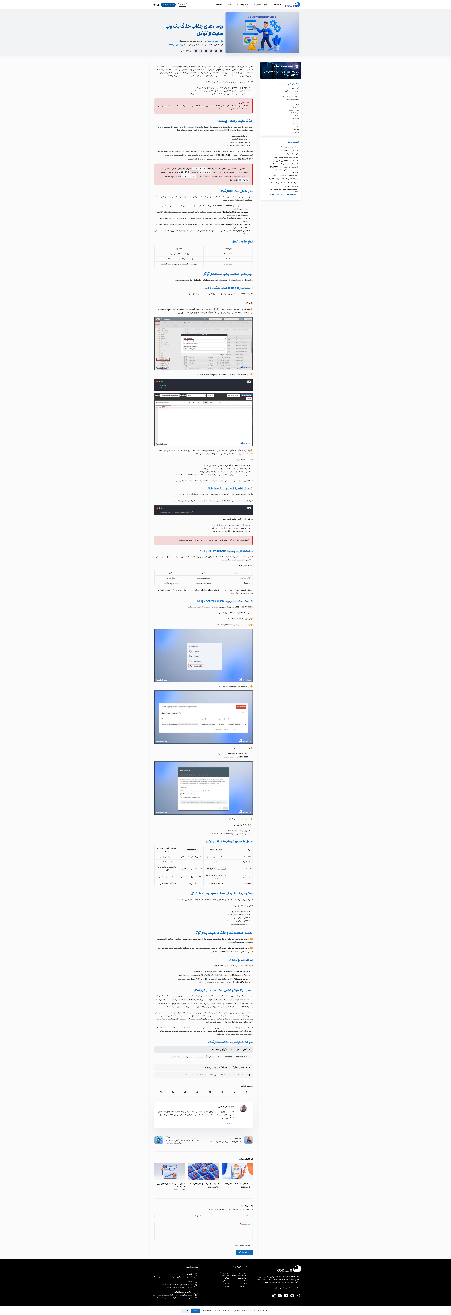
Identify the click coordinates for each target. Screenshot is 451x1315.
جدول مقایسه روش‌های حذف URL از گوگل (285, 175)
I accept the (241, 1245)
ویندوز (297, 132)
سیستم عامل (244, 4)
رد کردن (185, 1310)
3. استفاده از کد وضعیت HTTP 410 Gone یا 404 (283, 167)
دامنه (230, 4)
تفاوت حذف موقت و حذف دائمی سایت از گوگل (284, 183)
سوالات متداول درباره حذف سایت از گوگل (283, 194)
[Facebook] (221, 51)
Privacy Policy (245, 1245)
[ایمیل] (197, 1092)
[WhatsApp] (196, 51)
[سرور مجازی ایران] (280, 70)
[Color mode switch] (154, 5)
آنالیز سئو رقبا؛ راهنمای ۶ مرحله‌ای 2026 (204, 1183)
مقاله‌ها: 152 (230, 1124)
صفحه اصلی (277, 4)
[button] (249, 382)
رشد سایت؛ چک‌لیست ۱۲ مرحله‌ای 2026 (238, 1183)
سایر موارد (218, 4)
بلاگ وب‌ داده (234, 1028)
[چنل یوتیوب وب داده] (280, 1296)
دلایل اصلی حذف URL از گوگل (289, 151)
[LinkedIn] (211, 51)
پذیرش (196, 1310)
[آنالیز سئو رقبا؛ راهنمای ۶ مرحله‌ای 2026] (203, 1171)
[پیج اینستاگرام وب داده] (298, 1296)
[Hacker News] (206, 51)
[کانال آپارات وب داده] (274, 1296)
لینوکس (296, 115)
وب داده (182, 5)
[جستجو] (158, 5)
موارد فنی (296, 121)
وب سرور (296, 129)
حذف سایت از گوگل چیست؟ (289, 147)
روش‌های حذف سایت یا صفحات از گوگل (286, 157)
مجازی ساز (295, 118)
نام (249, 1216)
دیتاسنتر (296, 104)
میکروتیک (296, 123)
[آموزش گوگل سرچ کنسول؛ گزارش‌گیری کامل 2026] (169, 1171)
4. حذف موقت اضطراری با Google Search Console (285, 171)
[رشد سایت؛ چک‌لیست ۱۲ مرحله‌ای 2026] (237, 1171)
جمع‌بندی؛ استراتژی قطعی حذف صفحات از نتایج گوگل (283, 190)
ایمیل (198, 1216)
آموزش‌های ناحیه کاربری (291, 91)
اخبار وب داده (167, 5)
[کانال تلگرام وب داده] (292, 1296)
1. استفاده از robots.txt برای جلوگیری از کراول (284, 161)
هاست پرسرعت (215, 1012)
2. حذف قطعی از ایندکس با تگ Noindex (285, 164)
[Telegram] (201, 51)
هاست (297, 126)
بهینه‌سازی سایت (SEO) (175, 45)
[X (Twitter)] (216, 51)
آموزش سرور (295, 88)
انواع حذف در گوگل (292, 154)
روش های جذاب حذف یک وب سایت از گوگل (194, 30)
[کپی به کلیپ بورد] (222, 1092)
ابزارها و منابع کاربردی (291, 186)
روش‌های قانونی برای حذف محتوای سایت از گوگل (283, 179)
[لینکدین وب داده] (286, 1296)
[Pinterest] (173, 1092)
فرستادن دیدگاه (244, 1252)
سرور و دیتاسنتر (261, 4)
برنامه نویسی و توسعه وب (290, 96)
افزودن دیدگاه (245, 1224)
